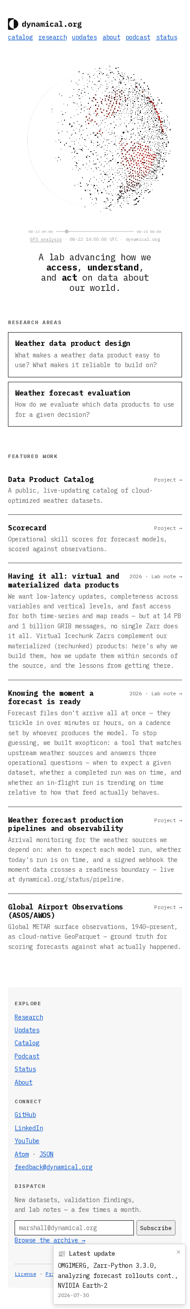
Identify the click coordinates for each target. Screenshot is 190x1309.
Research (29, 1017)
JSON (46, 1154)
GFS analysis (46, 239)
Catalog (27, 1043)
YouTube (27, 1141)
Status (25, 1069)
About (23, 1082)
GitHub (25, 1115)
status (166, 37)
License (25, 1273)
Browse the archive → (50, 1240)
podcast (137, 37)
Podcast (27, 1056)
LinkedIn (29, 1128)
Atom (22, 1154)
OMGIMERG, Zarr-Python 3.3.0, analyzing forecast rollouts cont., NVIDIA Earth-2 (118, 1275)
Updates (27, 1030)
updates (84, 37)
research (52, 37)
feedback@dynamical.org (53, 1167)
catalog (20, 37)
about (111, 37)
